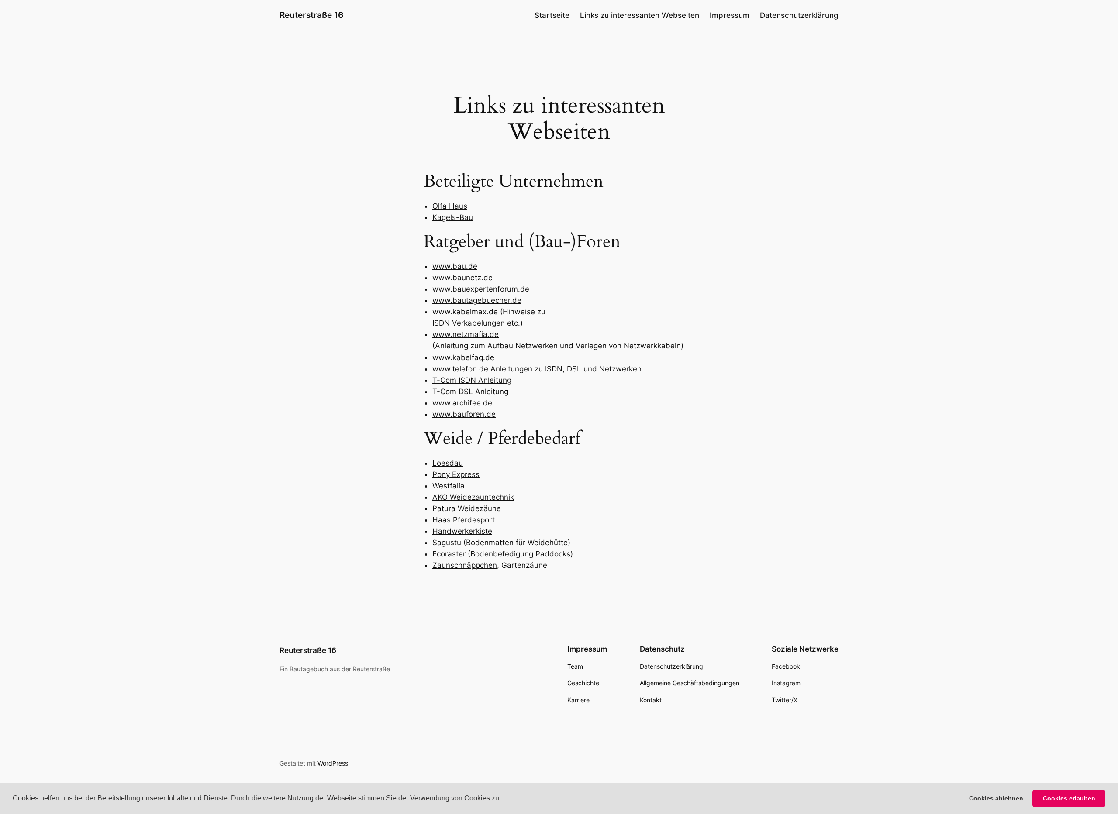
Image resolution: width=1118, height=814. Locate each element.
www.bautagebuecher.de (476, 300)
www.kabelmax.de (465, 311)
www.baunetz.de (462, 277)
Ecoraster (449, 554)
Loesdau (447, 463)
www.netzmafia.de (465, 334)
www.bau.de (454, 266)
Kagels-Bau (452, 217)
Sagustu (446, 542)
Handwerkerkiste (462, 531)
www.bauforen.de (464, 414)
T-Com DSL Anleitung (470, 391)
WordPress (332, 763)
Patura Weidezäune (466, 508)
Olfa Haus (449, 206)
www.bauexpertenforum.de (480, 289)
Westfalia (448, 485)
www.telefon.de (460, 368)
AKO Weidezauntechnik (473, 497)
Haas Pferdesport (463, 519)
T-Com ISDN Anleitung (471, 380)
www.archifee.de (462, 402)
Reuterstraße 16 (311, 15)
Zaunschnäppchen (464, 565)
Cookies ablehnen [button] (996, 798)
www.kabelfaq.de (463, 357)
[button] (504, 799)
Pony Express (456, 474)
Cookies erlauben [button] (1069, 798)
